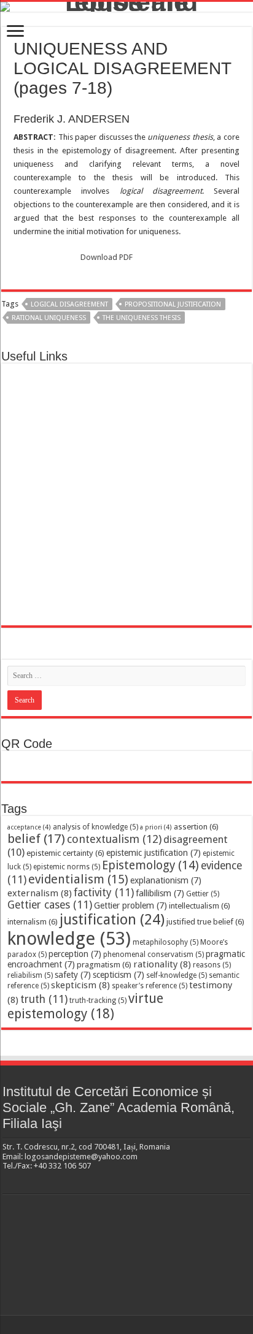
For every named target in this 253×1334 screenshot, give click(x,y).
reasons (212, 965)
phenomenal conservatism (153, 954)
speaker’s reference (149, 985)
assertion (196, 826)
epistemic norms (66, 867)
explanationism (165, 880)
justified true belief (205, 921)
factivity (104, 892)
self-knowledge (176, 975)
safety (73, 975)
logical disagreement (69, 304)
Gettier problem (130, 905)
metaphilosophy (165, 942)
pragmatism (104, 964)
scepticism (118, 975)
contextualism (114, 839)
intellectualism (199, 905)
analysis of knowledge (95, 827)
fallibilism (160, 893)
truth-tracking (97, 1000)
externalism (39, 893)
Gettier (202, 894)
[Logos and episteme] (126, 7)
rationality (162, 964)
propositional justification (173, 304)
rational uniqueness (49, 318)
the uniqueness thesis (142, 318)
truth (44, 999)
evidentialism (78, 879)
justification (112, 919)
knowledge (69, 938)
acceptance (29, 827)
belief (36, 838)
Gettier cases (49, 905)
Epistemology (150, 865)
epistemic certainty (65, 853)
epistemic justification (153, 853)
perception (75, 954)
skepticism (80, 985)
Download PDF (106, 257)
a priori (156, 827)
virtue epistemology (85, 1006)
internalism (32, 921)
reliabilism (30, 975)
